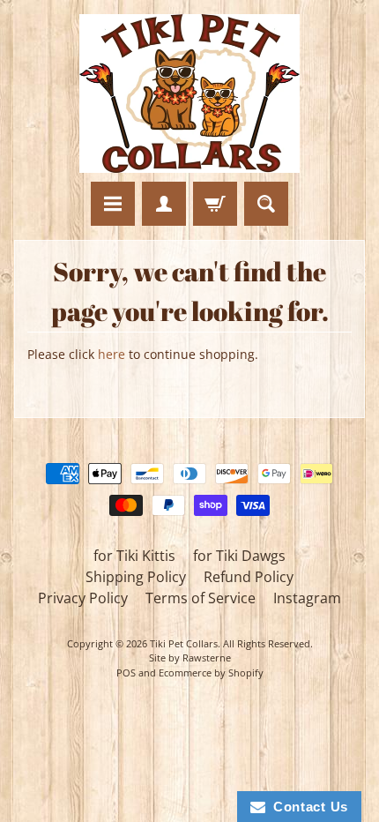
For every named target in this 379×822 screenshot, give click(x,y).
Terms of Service (200, 598)
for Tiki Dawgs (239, 555)
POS (126, 672)
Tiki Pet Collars (184, 643)
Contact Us (306, 806)
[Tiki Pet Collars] (189, 93)
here (111, 354)
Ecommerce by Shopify (211, 672)
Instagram (307, 598)
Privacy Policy (83, 598)
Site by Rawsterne (190, 657)
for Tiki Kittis (134, 555)
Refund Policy (249, 577)
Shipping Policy (135, 577)
